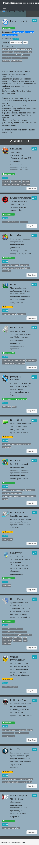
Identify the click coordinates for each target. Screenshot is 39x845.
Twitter (25, 42)
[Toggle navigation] (4, 8)
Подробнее (32, 188)
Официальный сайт (16, 42)
